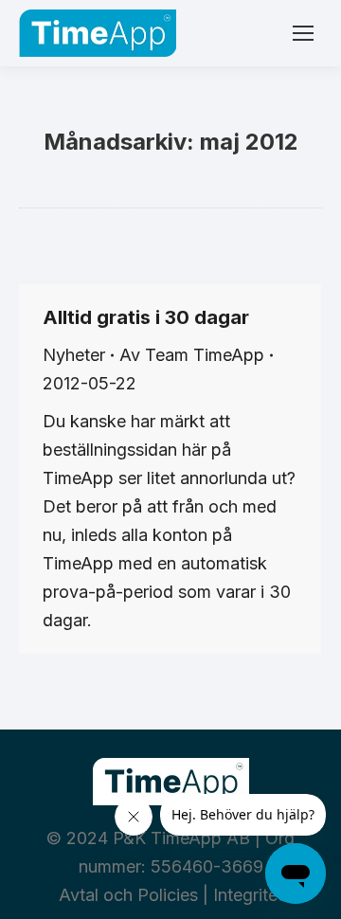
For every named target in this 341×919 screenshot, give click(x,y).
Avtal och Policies (128, 895)
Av (191, 355)
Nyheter (74, 355)
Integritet (248, 895)
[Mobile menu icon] (303, 33)
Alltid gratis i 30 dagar (146, 317)
